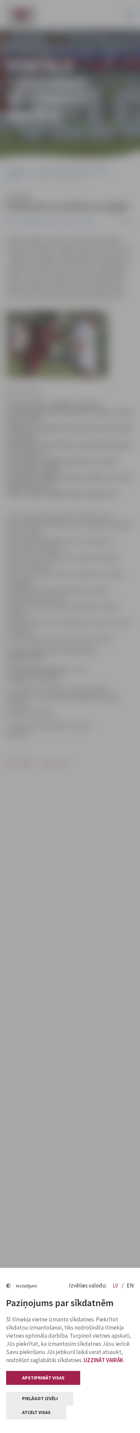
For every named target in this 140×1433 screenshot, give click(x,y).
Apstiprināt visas (43, 1378)
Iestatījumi (26, 1286)
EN (130, 1285)
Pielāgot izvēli (40, 1398)
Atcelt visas (36, 1412)
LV (116, 1285)
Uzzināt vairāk (103, 1360)
